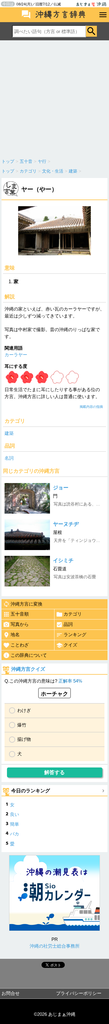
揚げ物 (24, 739)
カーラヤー (16, 354)
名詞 (9, 458)
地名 (15, 634)
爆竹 (21, 724)
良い (14, 814)
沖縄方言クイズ (28, 669)
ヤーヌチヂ (66, 524)
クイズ (70, 644)
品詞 (68, 624)
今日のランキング (30, 790)
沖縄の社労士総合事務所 (55, 945)
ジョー (60, 488)
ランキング (75, 634)
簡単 (14, 824)
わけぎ (24, 710)
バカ (14, 833)
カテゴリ (73, 613)
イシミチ (63, 560)
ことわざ (20, 644)
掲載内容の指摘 (91, 406)
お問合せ (11, 993)
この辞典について (29, 655)
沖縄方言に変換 (26, 603)
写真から (20, 624)
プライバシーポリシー (78, 993)
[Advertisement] (54, 98)
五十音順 (20, 613)
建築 (9, 433)
